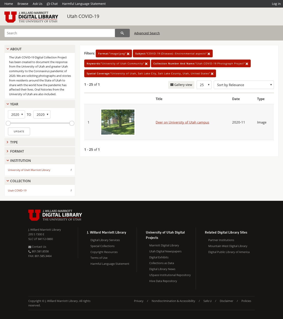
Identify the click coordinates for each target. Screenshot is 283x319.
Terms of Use (98, 258)
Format (17, 151)
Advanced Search (147, 33)
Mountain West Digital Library (227, 246)
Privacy (138, 301)
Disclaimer (226, 301)
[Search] (122, 33)
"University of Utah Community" (116, 63)
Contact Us (38, 247)
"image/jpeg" (112, 53)
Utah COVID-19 (83, 16)
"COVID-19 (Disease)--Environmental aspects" (171, 53)
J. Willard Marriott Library (44, 230)
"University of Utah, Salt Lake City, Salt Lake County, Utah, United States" (149, 73)
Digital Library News (162, 269)
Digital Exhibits (158, 257)
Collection (20, 181)
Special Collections (102, 246)
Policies (246, 301)
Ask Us (37, 4)
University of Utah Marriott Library (29, 170)
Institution (20, 160)
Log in (276, 4)
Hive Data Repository (163, 281)
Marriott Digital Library (164, 245)
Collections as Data (161, 263)
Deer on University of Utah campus (182, 122)
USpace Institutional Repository (170, 275)
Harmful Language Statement (84, 4)
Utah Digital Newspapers (165, 251)
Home (8, 4)
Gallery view (182, 85)
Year (14, 104)
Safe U (207, 301)
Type (14, 142)
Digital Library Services (105, 240)
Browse (22, 4)
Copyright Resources (104, 252)
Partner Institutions (221, 240)
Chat (54, 4)
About (15, 49)
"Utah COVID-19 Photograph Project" (199, 63)
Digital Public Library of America (229, 252)
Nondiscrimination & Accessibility (173, 301)
